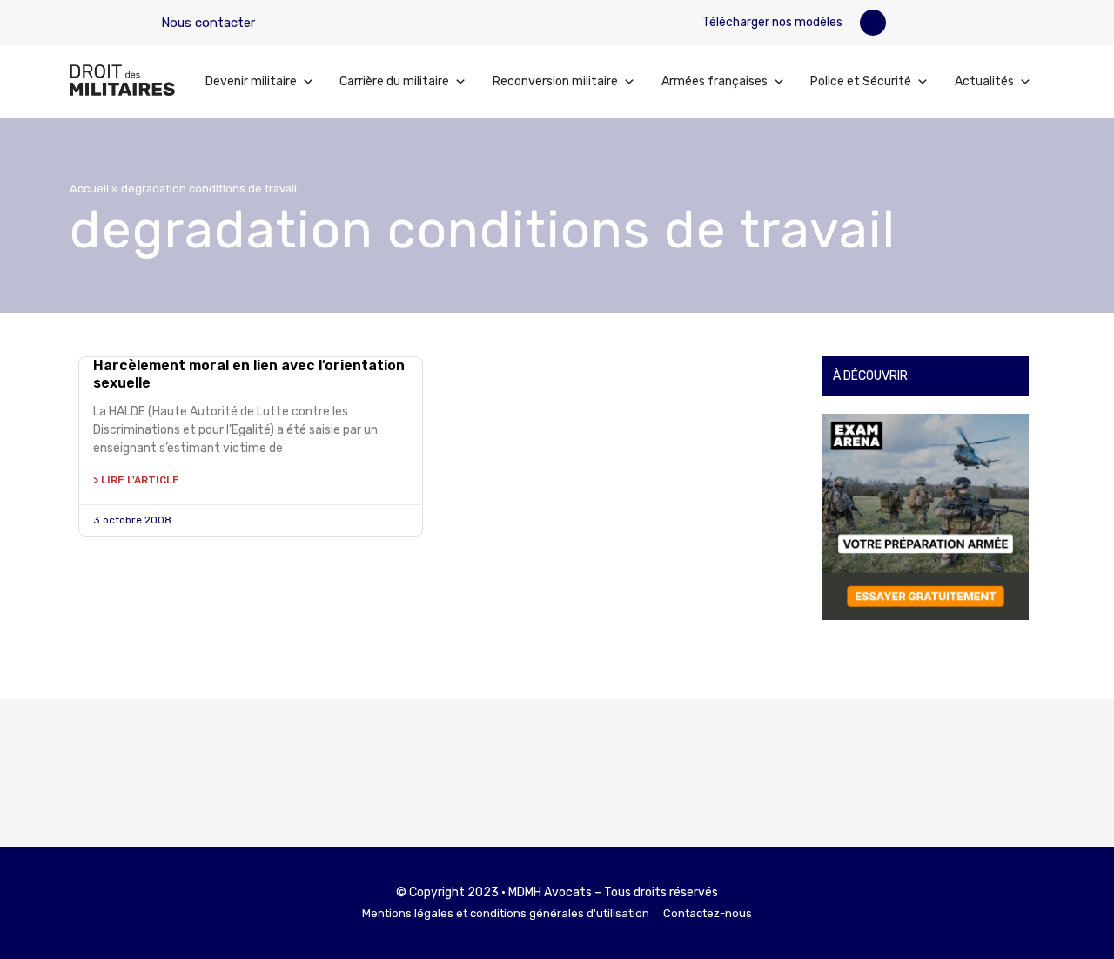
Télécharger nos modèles (771, 22)
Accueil (89, 188)
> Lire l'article (136, 480)
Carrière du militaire (394, 81)
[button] (873, 23)
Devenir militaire (251, 81)
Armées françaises (714, 81)
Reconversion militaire (555, 81)
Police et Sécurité (860, 81)
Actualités (984, 81)
